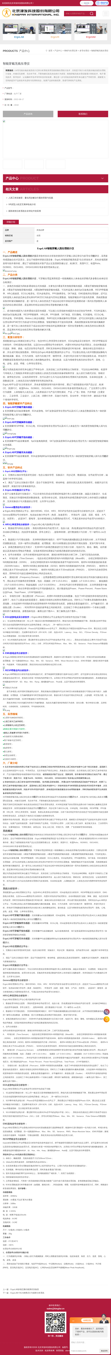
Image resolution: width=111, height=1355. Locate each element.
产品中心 (58, 51)
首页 (50, 51)
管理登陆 (60, 1350)
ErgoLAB (19, 37)
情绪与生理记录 (70, 51)
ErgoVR (55, 37)
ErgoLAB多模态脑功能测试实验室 (24, 1289)
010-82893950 (107, 1012)
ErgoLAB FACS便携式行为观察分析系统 (27, 1293)
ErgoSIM (91, 37)
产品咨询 (28, 114)
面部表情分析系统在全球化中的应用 (24, 211)
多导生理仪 (84, 51)
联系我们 (83, 114)
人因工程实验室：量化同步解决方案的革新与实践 (30, 198)
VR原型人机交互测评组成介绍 (22, 204)
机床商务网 (49, 1350)
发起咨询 (104, 1351)
